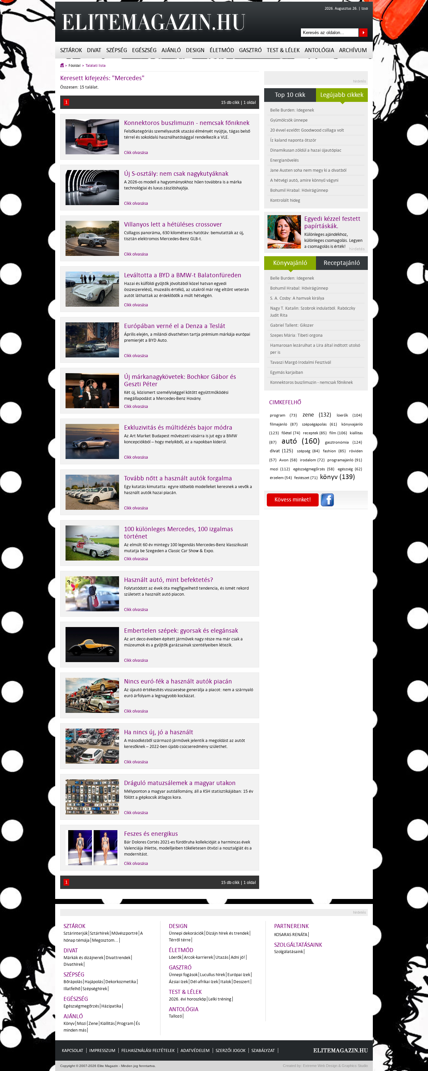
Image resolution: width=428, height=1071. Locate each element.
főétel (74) (291, 433)
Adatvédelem (195, 1050)
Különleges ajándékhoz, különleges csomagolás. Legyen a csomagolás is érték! (333, 240)
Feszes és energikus (151, 833)
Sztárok (71, 50)
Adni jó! (238, 957)
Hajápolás (94, 981)
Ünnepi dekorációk (186, 933)
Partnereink (291, 926)
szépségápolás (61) (319, 424)
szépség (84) (308, 451)
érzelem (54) (281, 478)
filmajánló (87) (284, 424)
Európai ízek (238, 974)
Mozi (81, 1023)
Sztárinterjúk (76, 933)
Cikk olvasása (136, 152)
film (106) (338, 433)
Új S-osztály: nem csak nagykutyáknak (176, 173)
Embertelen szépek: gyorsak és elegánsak (181, 630)
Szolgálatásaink (288, 951)
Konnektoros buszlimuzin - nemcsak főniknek (186, 123)
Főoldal (75, 65)
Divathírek (73, 964)
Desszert (241, 981)
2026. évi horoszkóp (187, 999)
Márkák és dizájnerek (83, 957)
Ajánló (171, 50)
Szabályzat (263, 1050)
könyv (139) (337, 477)
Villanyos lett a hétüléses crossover (173, 224)
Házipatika (111, 1006)
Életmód (222, 50)
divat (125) (281, 451)
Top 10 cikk (290, 95)
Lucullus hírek (212, 974)
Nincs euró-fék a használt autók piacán (178, 681)
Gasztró (250, 50)
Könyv (69, 1023)
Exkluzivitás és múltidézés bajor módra (178, 427)
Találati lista (96, 65)
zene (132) (317, 415)
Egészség (144, 50)
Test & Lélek (283, 50)
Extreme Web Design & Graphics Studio (335, 1066)
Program (125, 1023)
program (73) (283, 415)
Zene (93, 1023)
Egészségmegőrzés (81, 1006)
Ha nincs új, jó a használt (158, 732)
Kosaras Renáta (290, 934)
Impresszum (102, 1050)
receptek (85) (315, 433)
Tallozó (175, 1016)
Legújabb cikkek (341, 95)
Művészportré (124, 933)
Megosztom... (105, 940)
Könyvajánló (290, 263)
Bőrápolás (73, 981)
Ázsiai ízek (178, 981)
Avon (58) (288, 460)
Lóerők (175, 957)
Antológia (319, 50)
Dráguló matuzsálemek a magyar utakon (180, 783)
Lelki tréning (219, 999)
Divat (94, 50)
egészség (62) (350, 469)
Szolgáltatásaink (298, 945)
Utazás (221, 957)
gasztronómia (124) (343, 442)
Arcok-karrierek (198, 957)
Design (195, 50)
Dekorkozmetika (120, 981)
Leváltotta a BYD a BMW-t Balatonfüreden (182, 275)
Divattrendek (118, 957)
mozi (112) (280, 469)
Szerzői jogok (230, 1050)
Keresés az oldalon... (363, 32)
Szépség (116, 50)
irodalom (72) (312, 460)
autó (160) (301, 441)
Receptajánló (342, 263)
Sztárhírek (99, 933)
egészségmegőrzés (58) (313, 469)
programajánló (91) (344, 460)
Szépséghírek (95, 988)
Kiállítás (107, 1023)
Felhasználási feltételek (148, 1050)
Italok (225, 981)
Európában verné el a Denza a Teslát (174, 326)
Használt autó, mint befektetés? (168, 580)
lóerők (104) (349, 415)
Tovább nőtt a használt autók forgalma (178, 478)
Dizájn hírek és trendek (227, 933)
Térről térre (180, 939)
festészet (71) (306, 478)
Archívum (353, 50)
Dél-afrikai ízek (204, 981)
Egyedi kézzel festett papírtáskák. (332, 222)
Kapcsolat (72, 1050)
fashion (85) (334, 451)
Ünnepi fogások (183, 974)
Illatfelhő (72, 988)
